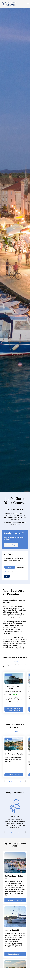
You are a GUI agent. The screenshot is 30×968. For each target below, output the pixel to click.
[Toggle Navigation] (28, 4)
